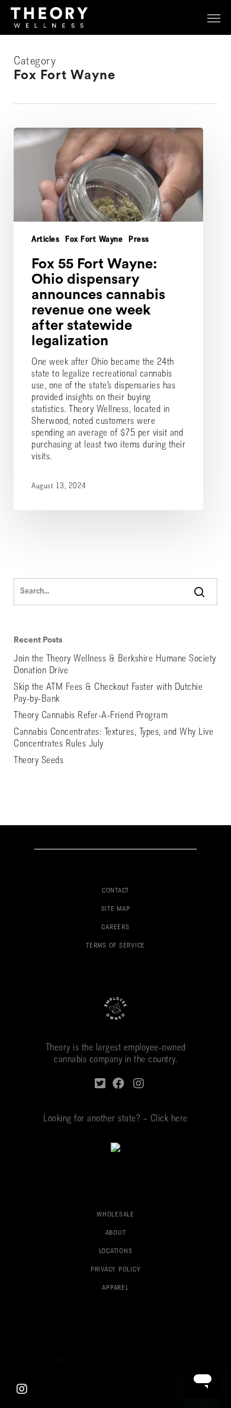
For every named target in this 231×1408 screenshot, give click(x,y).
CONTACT (115, 891)
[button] (213, 18)
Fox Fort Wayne (94, 239)
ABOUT (115, 1233)
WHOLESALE (115, 1215)
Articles (45, 239)
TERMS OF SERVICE (115, 946)
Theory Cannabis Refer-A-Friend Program (91, 716)
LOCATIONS (116, 1251)
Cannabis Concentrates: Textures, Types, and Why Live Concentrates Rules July (113, 738)
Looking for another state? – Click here (115, 1119)
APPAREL (115, 1288)
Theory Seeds (38, 760)
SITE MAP (115, 909)
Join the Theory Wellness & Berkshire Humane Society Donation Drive (115, 665)
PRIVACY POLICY (116, 1270)
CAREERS (115, 927)
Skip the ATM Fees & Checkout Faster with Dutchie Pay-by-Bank (108, 693)
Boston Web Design (34, 1360)
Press (139, 239)
